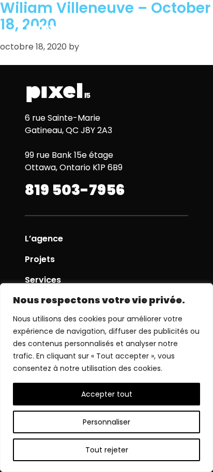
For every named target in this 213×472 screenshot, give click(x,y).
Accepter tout (106, 394)
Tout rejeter (106, 450)
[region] (106, 377)
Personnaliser (106, 422)
